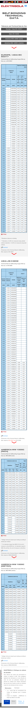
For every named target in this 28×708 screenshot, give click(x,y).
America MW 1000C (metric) (14, 43)
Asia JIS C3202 (14, 34)
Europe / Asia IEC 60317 (14, 29)
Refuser (13, 701)
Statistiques (16, 687)
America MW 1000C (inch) (14, 39)
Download (5, 247)
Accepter (7, 701)
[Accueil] (12, 6)
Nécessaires (8, 688)
